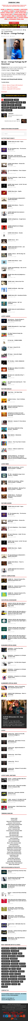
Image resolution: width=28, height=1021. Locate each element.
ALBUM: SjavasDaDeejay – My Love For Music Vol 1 (17, 268)
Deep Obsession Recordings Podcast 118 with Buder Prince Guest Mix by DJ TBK (17, 901)
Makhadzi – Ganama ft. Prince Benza (17, 421)
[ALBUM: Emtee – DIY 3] (4, 242)
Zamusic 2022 (14, 818)
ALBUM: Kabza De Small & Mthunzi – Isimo (16, 309)
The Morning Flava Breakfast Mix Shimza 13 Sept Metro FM (16, 878)
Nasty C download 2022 (14, 829)
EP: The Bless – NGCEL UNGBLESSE (16, 361)
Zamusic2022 (14, 820)
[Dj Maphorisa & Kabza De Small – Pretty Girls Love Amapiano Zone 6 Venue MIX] (4, 415)
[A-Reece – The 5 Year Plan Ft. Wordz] (4, 444)
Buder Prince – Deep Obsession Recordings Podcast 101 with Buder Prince (16, 917)
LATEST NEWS (5, 464)
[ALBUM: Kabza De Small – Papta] (4, 144)
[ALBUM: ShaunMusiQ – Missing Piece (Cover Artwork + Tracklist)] (4, 490)
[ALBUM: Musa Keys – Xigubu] (4, 194)
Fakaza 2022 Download (14, 846)
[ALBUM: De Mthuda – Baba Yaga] (4, 291)
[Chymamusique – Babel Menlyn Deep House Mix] (4, 809)
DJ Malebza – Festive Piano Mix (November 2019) (15, 649)
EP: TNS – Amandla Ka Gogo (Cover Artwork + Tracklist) (16, 474)
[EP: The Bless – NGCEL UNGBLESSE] (4, 363)
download (18, 102)
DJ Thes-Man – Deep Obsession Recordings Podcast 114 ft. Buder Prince (16, 909)
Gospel (18, 968)
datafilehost (5, 102)
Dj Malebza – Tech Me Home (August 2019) (17, 663)
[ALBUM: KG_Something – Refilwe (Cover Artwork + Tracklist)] (4, 483)
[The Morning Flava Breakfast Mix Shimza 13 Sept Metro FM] (4, 880)
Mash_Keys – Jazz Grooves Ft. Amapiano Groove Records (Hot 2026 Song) (17, 157)
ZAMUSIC (13, 36)
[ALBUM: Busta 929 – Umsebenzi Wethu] (4, 298)
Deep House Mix (5, 966)
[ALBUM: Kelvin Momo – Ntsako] (4, 235)
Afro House (13, 948)
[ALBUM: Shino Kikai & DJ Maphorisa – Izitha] (4, 277)
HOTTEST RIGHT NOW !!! (7, 138)
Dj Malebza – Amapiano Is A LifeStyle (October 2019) (17, 656)
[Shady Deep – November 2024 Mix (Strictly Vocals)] (4, 795)
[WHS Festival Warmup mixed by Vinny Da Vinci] (4, 873)
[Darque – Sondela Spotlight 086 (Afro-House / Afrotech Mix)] (4, 781)
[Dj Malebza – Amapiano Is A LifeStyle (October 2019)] (4, 658)
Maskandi (4, 979)
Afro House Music (6, 953)
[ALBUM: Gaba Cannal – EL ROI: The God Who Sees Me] (4, 187)
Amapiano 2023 (20, 956)
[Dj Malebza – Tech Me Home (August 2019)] (4, 665)
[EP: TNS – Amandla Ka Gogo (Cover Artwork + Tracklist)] (4, 477)
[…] (23, 725)
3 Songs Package (8, 99)
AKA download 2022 (14, 832)
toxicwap (14, 984)
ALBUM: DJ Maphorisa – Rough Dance (17, 219)
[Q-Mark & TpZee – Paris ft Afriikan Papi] (4, 401)
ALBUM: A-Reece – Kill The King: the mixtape (16, 254)
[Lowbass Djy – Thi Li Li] (4, 764)
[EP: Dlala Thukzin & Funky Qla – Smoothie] (4, 336)
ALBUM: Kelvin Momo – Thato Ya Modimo (16, 205)
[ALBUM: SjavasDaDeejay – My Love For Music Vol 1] (4, 270)
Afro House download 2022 (14, 850)
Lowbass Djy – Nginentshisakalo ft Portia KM (16, 748)
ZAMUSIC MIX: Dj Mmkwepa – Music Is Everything (17, 694)
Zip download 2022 (14, 835)
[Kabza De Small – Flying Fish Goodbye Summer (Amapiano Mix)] (4, 788)
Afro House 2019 (21, 948)
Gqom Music (5, 107)
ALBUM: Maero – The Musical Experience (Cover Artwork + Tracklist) (15, 496)
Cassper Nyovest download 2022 (14, 830)
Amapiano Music (5, 961)
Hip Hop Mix (17, 974)
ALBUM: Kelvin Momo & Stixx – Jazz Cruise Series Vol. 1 (16, 247)
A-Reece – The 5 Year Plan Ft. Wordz (16, 442)
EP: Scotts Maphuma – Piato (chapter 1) (17, 171)
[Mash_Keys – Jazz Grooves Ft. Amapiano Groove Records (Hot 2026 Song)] (4, 158)
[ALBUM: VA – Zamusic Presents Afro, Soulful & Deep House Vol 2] (4, 588)
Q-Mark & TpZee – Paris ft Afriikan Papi (16, 399)
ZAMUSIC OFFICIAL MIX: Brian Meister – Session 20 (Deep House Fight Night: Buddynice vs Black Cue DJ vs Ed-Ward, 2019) (17, 637)
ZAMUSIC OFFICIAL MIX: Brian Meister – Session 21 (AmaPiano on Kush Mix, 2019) (17, 629)
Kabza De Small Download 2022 (14, 821)
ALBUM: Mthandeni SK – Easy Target (17, 326)
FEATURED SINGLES (6, 389)
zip (3, 110)
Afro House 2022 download (14, 859)
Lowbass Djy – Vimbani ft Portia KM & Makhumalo (17, 769)
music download (14, 838)
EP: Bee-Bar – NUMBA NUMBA (15, 340)
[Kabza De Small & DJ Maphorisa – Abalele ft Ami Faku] (4, 408)
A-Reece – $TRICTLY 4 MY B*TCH (15, 448)
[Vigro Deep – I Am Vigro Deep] (4, 395)
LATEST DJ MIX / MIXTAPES (8, 775)
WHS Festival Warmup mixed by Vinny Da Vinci (17, 871)
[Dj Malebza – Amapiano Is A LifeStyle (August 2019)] (4, 679)
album (16, 99)
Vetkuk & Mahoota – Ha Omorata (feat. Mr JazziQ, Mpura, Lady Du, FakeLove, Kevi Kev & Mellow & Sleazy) (17, 457)
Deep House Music (15, 966)
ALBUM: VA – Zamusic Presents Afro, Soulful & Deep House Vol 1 (17, 593)
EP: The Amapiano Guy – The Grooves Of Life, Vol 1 (17, 149)
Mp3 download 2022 (14, 833)
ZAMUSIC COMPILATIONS (8, 576)
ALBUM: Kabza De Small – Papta (15, 141)
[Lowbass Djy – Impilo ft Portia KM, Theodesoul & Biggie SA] (4, 736)
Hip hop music (5, 976)
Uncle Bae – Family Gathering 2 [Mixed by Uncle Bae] (17, 931)
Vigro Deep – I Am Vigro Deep (15, 392)
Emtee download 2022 (14, 839)
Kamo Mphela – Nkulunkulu (14, 435)
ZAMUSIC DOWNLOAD (6, 30)
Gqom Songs (13, 107)
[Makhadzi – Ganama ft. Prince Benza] (4, 423)
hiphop (11, 974)
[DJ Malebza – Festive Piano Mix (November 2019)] (4, 651)
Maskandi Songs (15, 981)
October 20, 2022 (5, 36)
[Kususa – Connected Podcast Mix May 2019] (4, 895)
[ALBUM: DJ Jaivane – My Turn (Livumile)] (4, 305)
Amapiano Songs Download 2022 (14, 824)
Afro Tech (14, 953)
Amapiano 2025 (5, 958)
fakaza (4, 105)
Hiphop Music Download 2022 (14, 849)
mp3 (21, 981)
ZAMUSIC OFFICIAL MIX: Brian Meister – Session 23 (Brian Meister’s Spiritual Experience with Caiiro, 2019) (17, 613)
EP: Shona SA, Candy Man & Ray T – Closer (16, 375)
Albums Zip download (14, 864)
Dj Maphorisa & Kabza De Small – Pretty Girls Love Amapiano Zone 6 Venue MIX (16, 414)
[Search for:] (14, 134)
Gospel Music (5, 971)
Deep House (22, 963)
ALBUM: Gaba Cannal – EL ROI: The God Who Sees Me (17, 185)
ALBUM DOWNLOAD (17, 30)
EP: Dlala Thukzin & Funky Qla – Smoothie (15, 334)
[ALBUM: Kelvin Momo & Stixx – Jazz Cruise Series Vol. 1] (4, 249)
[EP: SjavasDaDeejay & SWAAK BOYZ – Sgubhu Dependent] (4, 201)
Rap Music (8, 984)
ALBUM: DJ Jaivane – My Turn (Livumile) (15, 303)
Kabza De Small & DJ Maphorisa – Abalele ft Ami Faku (16, 406)
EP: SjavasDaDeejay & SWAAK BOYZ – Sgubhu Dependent (17, 199)
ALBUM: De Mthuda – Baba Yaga (15, 288)
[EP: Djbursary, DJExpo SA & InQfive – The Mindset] (4, 370)
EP (24, 102)
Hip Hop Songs (13, 976)
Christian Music (15, 961)
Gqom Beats (11, 105)
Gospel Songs (13, 971)
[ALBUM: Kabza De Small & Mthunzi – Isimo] (4, 312)
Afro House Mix (14, 951)
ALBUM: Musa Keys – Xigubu (14, 191)
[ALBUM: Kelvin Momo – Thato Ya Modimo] (4, 208)
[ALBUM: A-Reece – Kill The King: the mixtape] (4, 256)
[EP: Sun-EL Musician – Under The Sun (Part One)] (4, 180)
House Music (21, 107)
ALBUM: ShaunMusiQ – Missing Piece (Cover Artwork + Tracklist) (17, 488)
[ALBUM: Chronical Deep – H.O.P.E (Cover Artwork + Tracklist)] (4, 470)
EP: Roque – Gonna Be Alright (15, 354)
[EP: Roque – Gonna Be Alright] (4, 357)
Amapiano (4, 956)
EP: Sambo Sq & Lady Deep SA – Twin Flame (17, 382)
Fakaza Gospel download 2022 (14, 853)
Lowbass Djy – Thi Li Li (13, 761)
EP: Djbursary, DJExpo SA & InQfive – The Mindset (16, 368)
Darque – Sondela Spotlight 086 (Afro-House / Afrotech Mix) (17, 779)
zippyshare (8, 110)
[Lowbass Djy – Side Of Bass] (4, 757)
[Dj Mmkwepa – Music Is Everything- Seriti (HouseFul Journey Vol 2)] (4, 689)
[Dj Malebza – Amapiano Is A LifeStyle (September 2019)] (4, 672)
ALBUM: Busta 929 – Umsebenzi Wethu (17, 295)
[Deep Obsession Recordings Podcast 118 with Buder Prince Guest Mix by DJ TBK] (4, 902)
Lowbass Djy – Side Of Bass (14, 754)
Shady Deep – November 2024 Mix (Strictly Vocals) (16, 793)
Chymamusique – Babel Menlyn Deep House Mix (17, 807)
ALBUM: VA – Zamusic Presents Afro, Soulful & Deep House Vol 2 (17, 586)
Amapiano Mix (14, 958)
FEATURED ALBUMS (6, 503)
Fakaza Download (14, 844)
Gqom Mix (18, 105)
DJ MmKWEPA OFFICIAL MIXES (9, 683)
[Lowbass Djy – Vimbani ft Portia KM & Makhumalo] (4, 771)
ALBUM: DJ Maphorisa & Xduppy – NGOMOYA (16, 226)
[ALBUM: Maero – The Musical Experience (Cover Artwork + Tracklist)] (4, 497)
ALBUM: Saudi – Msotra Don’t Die (16, 281)
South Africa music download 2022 (14, 836)
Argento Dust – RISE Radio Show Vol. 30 (16, 924)
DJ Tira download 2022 (14, 841)
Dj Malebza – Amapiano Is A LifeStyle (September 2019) (17, 670)
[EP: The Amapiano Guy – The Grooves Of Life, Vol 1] (4, 151)
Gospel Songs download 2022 (14, 852)
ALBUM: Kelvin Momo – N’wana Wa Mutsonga (16, 164)
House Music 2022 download (14, 861)
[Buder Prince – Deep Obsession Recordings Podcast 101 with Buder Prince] (4, 918)
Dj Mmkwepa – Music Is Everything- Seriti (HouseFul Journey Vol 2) (16, 687)
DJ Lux (12, 102)
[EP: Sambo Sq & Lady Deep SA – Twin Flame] (4, 384)
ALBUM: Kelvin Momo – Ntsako (15, 233)
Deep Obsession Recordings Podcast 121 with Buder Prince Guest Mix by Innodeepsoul (17, 886)
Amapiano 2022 (11, 956)
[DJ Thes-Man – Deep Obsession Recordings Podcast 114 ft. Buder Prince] (4, 910)
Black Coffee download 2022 (14, 843)
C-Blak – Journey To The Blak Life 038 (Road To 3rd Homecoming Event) (17, 800)
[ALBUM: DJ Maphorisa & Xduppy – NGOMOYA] (4, 228)
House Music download (14, 858)
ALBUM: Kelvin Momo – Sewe (15, 260)
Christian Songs (6, 963)
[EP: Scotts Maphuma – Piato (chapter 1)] (4, 173)
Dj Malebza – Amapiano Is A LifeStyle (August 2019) (17, 676)
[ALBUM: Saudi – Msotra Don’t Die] (4, 284)
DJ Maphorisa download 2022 (14, 847)
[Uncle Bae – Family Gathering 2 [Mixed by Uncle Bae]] (4, 933)
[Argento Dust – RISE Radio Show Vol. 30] (4, 926)
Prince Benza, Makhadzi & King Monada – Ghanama (15, 428)
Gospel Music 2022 (14, 855)
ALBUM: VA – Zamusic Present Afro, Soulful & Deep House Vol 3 (16, 579)
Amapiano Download (14, 826)
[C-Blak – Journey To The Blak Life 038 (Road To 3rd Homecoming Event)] (4, 802)
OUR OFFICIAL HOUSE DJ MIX (8, 600)
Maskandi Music (5, 981)
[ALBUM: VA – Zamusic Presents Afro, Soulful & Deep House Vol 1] (4, 595)
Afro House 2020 (5, 951)
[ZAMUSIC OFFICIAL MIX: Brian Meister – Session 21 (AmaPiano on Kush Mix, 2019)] (4, 630)
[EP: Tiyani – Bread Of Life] (4, 350)
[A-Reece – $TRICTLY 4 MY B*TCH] (4, 451)
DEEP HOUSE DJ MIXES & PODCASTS (10, 867)
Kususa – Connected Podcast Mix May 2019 (17, 893)
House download (14, 856)
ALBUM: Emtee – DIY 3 (13, 239)
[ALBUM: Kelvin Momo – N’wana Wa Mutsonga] (4, 166)
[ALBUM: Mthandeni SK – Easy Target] (4, 329)
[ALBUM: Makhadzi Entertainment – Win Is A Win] (4, 214)
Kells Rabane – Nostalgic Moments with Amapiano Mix (16, 938)
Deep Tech (23, 966)
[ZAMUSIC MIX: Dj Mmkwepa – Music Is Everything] (4, 696)
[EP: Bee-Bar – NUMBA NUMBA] (4, 343)
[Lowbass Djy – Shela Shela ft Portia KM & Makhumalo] (4, 743)
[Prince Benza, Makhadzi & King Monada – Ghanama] (4, 430)
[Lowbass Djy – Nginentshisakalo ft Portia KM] (4, 750)
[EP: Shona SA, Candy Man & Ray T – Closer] (4, 377)
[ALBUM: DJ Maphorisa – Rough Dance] (4, 221)
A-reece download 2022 (14, 827)
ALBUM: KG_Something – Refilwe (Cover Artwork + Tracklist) (16, 481)
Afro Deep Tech (5, 948)
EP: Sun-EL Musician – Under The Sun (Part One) (17, 178)
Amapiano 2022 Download (14, 823)
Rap (3, 984)
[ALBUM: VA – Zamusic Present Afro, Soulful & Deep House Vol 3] (4, 581)
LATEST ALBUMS (5, 316)
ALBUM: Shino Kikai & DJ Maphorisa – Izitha (17, 275)
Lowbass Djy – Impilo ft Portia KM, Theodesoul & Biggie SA (16, 734)
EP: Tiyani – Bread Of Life (14, 347)
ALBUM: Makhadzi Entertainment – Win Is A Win (16, 212)
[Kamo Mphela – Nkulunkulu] (4, 437)
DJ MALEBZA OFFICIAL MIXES (8, 645)
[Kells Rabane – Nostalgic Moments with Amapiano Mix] (4, 940)
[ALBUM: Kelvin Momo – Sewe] (4, 263)
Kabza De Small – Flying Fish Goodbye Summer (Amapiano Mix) (17, 786)
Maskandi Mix (22, 979)
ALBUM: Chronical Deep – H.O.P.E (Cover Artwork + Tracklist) (16, 468)
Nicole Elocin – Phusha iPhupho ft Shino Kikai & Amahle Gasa (16, 320)
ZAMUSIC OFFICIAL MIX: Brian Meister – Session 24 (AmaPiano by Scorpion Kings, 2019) (17, 604)
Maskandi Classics (12, 979)
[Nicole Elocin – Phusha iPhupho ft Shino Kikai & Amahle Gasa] (4, 322)
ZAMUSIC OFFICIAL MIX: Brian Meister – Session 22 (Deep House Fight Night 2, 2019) (17, 621)
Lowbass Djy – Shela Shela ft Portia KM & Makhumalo (16, 741)
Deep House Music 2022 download (14, 863)
